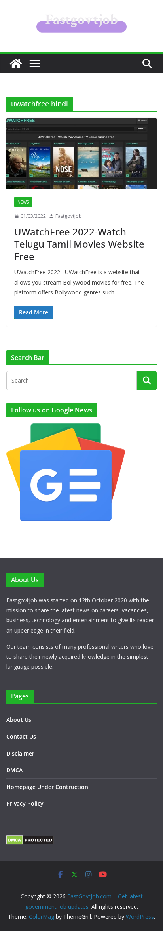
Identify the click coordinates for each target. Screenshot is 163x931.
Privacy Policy (25, 803)
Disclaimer (20, 753)
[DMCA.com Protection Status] (30, 840)
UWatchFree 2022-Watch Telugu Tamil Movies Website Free (79, 244)
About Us (18, 719)
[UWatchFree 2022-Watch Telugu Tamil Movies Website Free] (81, 153)
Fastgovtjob (68, 216)
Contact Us (21, 736)
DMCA (14, 770)
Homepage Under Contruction (47, 787)
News (23, 202)
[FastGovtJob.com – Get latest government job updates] (15, 63)
